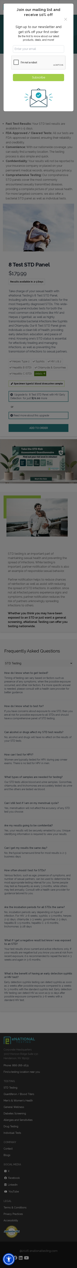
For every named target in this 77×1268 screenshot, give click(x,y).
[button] (9, 1259)
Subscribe (38, 77)
